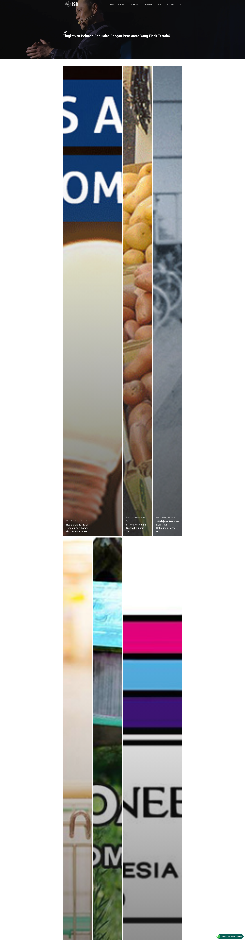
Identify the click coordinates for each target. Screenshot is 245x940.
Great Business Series (78, 521)
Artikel (68, 521)
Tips (87, 521)
